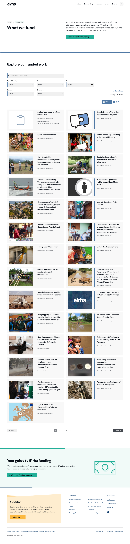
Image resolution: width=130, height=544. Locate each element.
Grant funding (19, 22)
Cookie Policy (119, 531)
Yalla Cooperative (18, 535)
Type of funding (12, 81)
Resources (72, 509)
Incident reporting (93, 513)
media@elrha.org (111, 503)
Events (71, 506)
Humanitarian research (75, 499)
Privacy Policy (109, 531)
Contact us (91, 509)
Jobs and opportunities (94, 506)
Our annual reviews (74, 503)
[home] (11, 4)
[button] (79, 4)
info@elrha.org (111, 500)
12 (74, 430)
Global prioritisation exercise (96, 503)
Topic (68, 81)
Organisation (41, 90)
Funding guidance (74, 513)
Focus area (40, 81)
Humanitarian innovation (95, 499)
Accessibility (99, 531)
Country (9, 90)
